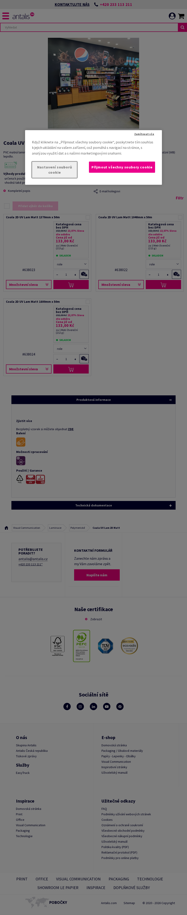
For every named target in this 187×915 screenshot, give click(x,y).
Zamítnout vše (144, 134)
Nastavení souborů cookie (54, 170)
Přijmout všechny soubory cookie (122, 167)
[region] (93, 157)
